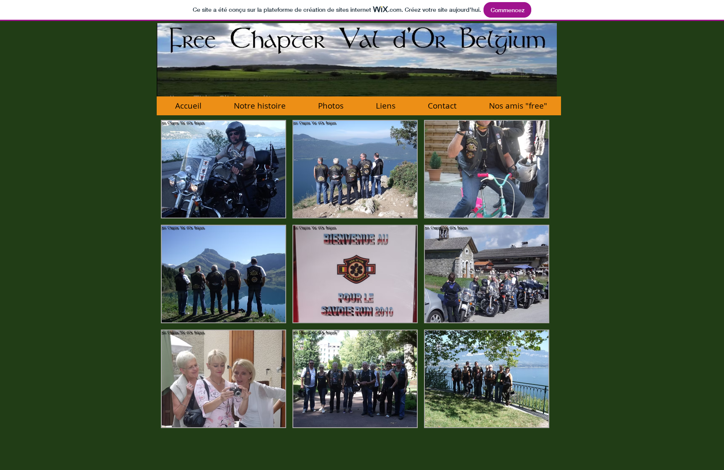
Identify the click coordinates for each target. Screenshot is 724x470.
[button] (223, 169)
